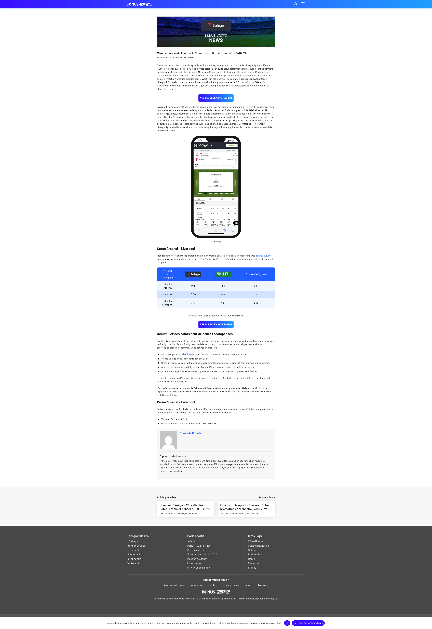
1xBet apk (132, 541)
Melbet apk (133, 549)
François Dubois (190, 433)
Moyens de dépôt (197, 558)
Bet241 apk (133, 563)
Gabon (252, 549)
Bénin (251, 558)
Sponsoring (196, 584)
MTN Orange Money (198, 567)
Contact (213, 584)
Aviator (191, 541)
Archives (263, 584)
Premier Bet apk (136, 545)
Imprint (248, 584)
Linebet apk (134, 554)
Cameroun (254, 563)
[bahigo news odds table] (193, 274)
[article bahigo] (223, 274)
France (252, 567)
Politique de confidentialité (308, 623)
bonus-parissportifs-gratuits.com (143, 4)
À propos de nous (174, 584)
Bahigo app (189, 354)
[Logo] (216, 592)
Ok (287, 623)
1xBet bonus (134, 558)
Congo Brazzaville (258, 545)
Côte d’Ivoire (255, 541)
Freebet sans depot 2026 (202, 554)
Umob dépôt (194, 563)
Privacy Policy (231, 584)
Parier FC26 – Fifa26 (199, 545)
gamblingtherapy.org (267, 598)
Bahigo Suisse (263, 255)
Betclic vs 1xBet (196, 549)
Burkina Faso (255, 554)
